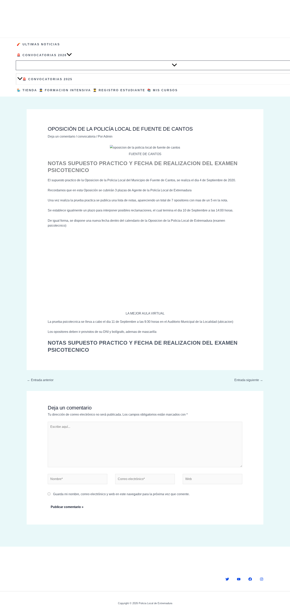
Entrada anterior (40, 380)
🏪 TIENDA (27, 90)
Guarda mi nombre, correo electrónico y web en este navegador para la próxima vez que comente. (121, 494)
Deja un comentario (61, 136)
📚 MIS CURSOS (162, 90)
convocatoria (86, 136)
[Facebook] (250, 579)
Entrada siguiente (248, 380)
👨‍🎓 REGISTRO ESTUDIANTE (119, 90)
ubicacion (225, 321)
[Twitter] (227, 579)
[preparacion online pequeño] (145, 271)
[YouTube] (238, 579)
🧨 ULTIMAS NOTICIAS (38, 44)
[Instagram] (261, 579)
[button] (69, 55)
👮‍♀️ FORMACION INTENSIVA (65, 90)
